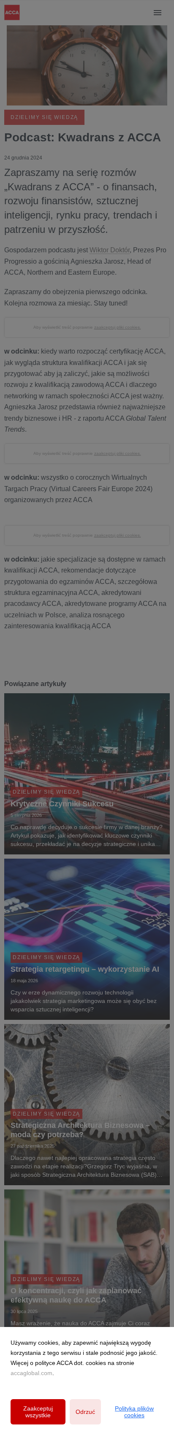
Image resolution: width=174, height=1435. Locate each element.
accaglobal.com (31, 1373)
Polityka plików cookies (134, 1412)
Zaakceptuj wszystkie (38, 1412)
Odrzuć (85, 1411)
